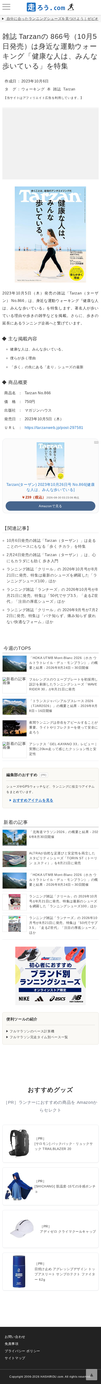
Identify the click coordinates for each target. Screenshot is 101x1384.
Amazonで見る (50, 506)
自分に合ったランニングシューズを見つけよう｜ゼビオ (52, 19)
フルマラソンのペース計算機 (32, 1031)
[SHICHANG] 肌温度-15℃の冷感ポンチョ (65, 1188)
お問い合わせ (15, 1337)
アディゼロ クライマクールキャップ (68, 1231)
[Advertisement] (50, 137)
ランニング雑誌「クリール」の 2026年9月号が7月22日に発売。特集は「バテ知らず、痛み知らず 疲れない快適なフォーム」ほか (52, 616)
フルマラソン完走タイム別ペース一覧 (39, 1037)
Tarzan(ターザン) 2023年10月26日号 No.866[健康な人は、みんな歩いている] (50, 487)
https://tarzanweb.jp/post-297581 (54, 428)
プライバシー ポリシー (22, 1351)
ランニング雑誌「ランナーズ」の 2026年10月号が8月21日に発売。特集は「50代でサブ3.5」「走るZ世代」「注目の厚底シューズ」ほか (52, 595)
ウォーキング (33, 89)
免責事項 (12, 1344)
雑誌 (57, 89)
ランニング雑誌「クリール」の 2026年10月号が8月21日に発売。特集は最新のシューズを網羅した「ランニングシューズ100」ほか (52, 575)
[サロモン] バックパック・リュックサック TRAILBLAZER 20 (64, 1146)
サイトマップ (15, 1358)
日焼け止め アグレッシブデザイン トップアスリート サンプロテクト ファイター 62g (65, 1274)
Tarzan (69, 89)
